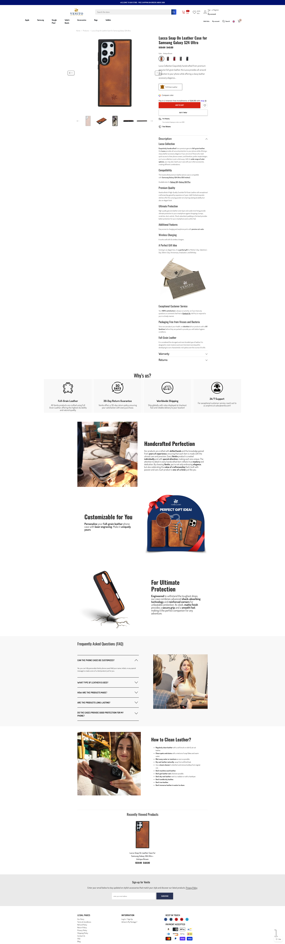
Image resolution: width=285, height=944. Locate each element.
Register (216, 10)
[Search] (135, 12)
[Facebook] (165, 919)
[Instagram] (171, 919)
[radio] (161, 58)
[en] (234, 21)
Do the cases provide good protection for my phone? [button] (100, 714)
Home (78, 31)
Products (86, 31)
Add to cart (179, 105)
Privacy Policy (191, 887)
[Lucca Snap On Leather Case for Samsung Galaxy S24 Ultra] (142, 835)
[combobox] (133, 12)
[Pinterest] (176, 919)
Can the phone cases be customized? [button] (96, 660)
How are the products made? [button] (92, 692)
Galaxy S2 (173, 182)
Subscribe (164, 896)
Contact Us (186, 313)
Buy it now (183, 113)
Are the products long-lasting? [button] (93, 702)
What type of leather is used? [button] (92, 682)
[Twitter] (187, 919)
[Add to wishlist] (205, 105)
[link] (68, 396)
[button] (71, 73)
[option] (114, 73)
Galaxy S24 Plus (184, 182)
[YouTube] (181, 919)
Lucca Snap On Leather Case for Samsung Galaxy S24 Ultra (143, 856)
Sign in (209, 11)
